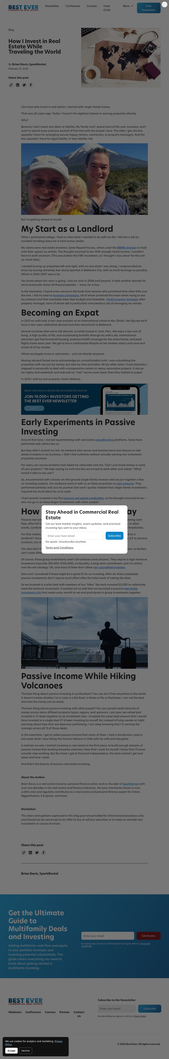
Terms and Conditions (59, 547)
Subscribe (114, 535)
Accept (11, 1050)
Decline (25, 1050)
